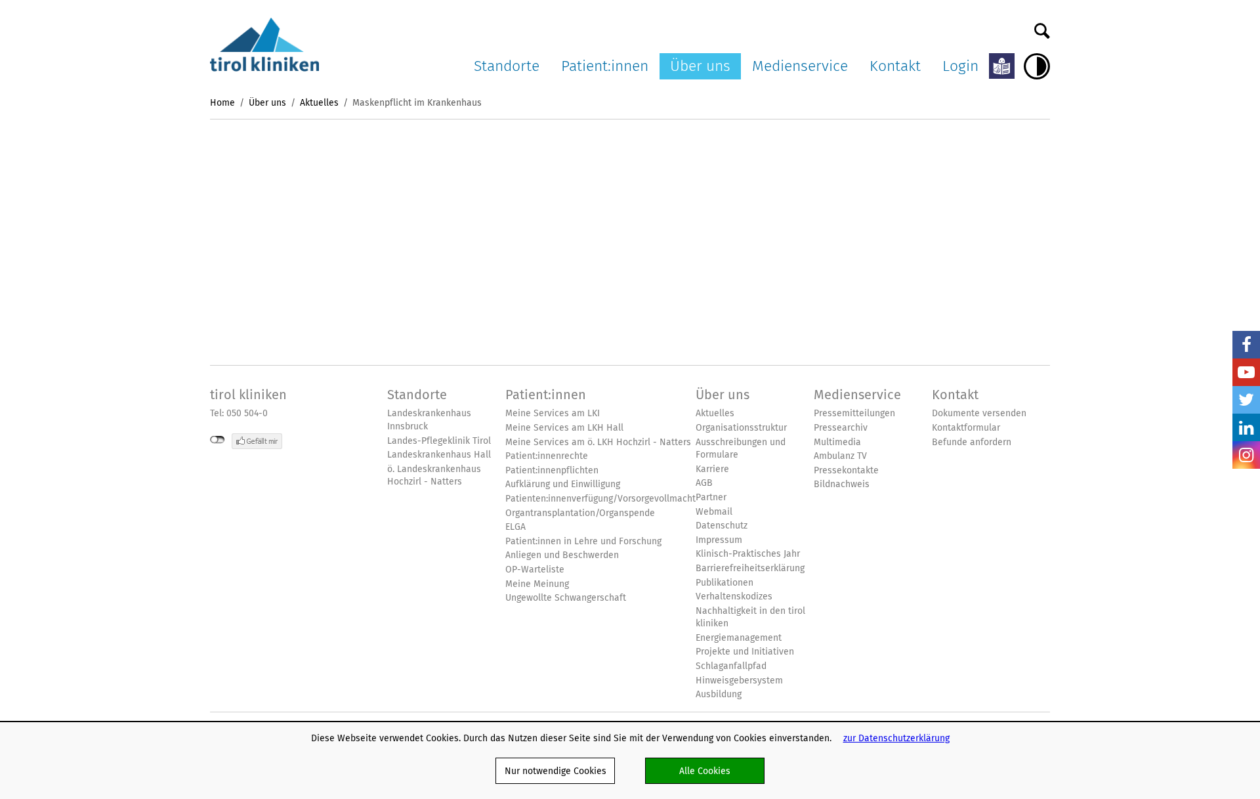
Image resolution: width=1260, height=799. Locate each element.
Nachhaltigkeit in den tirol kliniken (750, 617)
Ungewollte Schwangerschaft (565, 598)
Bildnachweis (842, 484)
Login (960, 65)
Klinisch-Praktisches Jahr (748, 554)
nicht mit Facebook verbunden (217, 440)
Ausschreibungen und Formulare (741, 449)
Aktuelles (319, 102)
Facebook (1246, 344)
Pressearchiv (841, 427)
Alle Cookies (704, 770)
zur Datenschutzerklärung (896, 738)
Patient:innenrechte (546, 456)
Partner (711, 497)
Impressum (719, 540)
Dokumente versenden (979, 413)
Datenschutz (721, 525)
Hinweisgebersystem (739, 680)
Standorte (506, 65)
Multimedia (837, 442)
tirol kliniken (248, 394)
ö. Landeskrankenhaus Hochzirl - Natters (434, 475)
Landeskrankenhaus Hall (439, 454)
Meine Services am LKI (552, 413)
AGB (704, 483)
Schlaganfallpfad (731, 666)
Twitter (1246, 400)
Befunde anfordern (971, 442)
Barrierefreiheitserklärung (750, 568)
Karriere (712, 469)
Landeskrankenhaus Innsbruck (429, 420)
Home (222, 102)
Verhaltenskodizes (734, 596)
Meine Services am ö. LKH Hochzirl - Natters (598, 442)
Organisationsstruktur (741, 427)
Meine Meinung (537, 584)
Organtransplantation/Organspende (580, 513)
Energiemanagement (739, 638)
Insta (1246, 455)
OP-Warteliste (534, 569)
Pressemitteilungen (854, 413)
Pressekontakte (846, 470)
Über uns (700, 65)
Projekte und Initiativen (745, 651)
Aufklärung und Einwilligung (562, 484)
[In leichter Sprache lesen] (1002, 66)
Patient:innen (604, 65)
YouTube (1246, 372)
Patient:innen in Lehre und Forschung (583, 541)
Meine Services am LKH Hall (564, 427)
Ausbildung (719, 694)
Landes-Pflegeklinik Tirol (439, 441)
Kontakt (895, 65)
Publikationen (724, 582)
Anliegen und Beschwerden (562, 555)
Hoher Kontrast (1037, 66)
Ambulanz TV (840, 456)
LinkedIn (1246, 427)
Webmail (714, 512)
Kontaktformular (966, 427)
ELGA (515, 527)
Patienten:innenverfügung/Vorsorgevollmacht (600, 498)
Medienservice (800, 65)
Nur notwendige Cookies (555, 770)
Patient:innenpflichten (551, 470)
